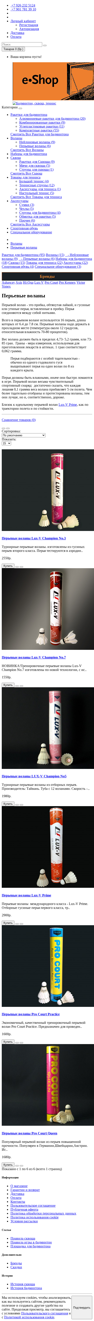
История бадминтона (26, 1288)
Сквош (15, 158)
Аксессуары (19, 201)
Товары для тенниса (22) (44, 263)
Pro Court (51, 282)
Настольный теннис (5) (36, 193)
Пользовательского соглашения (44, 1313)
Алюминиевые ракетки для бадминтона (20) (52, 118)
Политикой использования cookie (29, 1317)
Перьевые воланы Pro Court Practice (31, 1014)
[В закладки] (17, 567)
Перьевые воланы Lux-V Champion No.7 (34, 657)
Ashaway (8, 282)
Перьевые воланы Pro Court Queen (29, 1133)
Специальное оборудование (31, 232)
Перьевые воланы (23, 247)
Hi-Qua (28, 282)
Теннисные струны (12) (36, 185)
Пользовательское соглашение (33, 1205)
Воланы (16, 138)
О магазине (19, 1186)
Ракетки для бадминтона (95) (23, 255)
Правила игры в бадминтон (31, 1242)
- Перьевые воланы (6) (37, 259)
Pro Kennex (67, 282)
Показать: (9, 439)
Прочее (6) (27, 220)
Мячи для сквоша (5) (34, 165)
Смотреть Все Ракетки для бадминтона (39, 134)
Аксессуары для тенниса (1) (40, 189)
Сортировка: (11, 431)
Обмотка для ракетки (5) (37, 216)
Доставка (17, 1194)
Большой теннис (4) (34, 181)
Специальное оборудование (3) (58, 266)
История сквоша (22, 1284)
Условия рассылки (24, 1221)
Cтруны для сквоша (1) (36, 169)
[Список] (3, 428)
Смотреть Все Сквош (26, 173)
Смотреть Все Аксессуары (30, 224)
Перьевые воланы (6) (35, 146)
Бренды (16, 1263)
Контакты (17, 1201)
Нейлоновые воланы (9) (37, 142)
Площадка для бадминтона (30, 1246)
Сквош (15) (16, 263)
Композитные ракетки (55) (39, 130)
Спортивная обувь (24, 228)
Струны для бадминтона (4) (40, 212)
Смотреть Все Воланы (27, 150)
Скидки (16, 1267)
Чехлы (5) (26, 209)
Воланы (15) (55, 255)
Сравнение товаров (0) (19, 420)
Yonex (6, 286)
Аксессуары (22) (75, 263)
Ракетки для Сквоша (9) (37, 161)
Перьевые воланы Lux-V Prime (26, 895)
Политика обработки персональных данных (43, 1213)
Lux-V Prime (68, 404)
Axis (19, 282)
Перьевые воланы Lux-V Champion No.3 (34, 538)
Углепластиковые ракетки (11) (41, 126)
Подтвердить (82, 1307)
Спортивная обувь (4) (18, 266)
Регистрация (28, 25)
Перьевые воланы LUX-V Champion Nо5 (34, 776)
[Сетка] (8, 428)
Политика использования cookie (34, 1217)
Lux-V (39, 282)
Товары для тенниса (25, 177)
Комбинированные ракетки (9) (42, 122)
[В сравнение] (21, 567)
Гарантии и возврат (25, 1190)
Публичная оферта (24, 1209)
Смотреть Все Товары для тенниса (36, 197)
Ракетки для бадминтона (28, 114)
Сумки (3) (26, 205)
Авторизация (29, 29)
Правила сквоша (22, 1238)
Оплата (15, 1198)
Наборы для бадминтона (28, 154)
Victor (81, 282)
